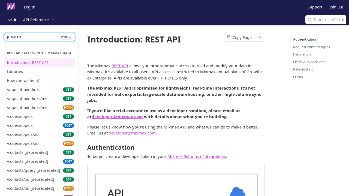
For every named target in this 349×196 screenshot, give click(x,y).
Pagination (302, 54)
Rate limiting (303, 69)
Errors (298, 76)
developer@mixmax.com (117, 116)
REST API (120, 65)
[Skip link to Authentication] (83, 147)
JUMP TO (39, 37)
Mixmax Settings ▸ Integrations (196, 156)
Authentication (305, 39)
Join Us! (336, 7)
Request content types (311, 46)
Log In (29, 7)
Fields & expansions (309, 61)
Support (315, 7)
